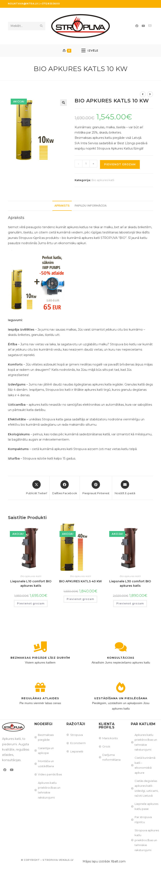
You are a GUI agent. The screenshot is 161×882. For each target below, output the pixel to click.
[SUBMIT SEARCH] (41, 26)
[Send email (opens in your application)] (150, 25)
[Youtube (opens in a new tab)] (143, 25)
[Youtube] (11, 770)
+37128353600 (50, 3)
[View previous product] (143, 94)
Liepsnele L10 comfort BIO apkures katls (30, 583)
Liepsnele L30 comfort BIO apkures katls (130, 583)
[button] (63, 102)
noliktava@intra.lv (23, 3)
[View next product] (150, 94)
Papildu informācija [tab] (90, 205)
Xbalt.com (118, 861)
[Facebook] (5, 770)
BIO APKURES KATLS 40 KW (80, 581)
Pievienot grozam (120, 164)
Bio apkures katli (103, 180)
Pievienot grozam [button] (30, 603)
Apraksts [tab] (62, 205)
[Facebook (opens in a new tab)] (137, 25)
